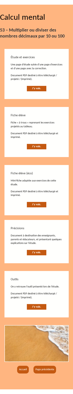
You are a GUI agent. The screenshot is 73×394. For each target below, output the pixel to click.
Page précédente (44, 369)
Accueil (23, 369)
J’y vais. (36, 88)
